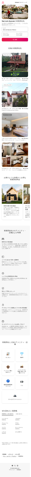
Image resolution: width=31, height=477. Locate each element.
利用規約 (19, 469)
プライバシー (12, 469)
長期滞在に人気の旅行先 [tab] (7, 414)
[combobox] (15, 30)
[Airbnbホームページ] (3, 2)
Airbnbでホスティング (21, 2)
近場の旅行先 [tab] (19, 414)
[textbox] (8, 35)
